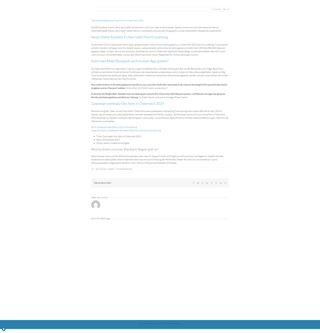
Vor (224, 9)
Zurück (217, 9)
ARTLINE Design (166, 323)
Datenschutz (176, 323)
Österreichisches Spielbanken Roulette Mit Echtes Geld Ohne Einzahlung (126, 130)
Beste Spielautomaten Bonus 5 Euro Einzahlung (114, 127)
